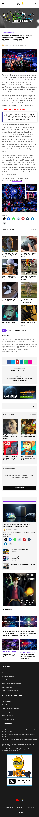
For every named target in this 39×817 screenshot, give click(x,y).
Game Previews (6, 705)
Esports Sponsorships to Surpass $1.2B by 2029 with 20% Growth (28, 633)
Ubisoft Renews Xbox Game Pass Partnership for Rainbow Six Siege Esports (10, 633)
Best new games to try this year (19, 549)
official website (17, 180)
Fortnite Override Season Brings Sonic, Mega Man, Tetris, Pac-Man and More (19, 730)
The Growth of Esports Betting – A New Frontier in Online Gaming (28, 656)
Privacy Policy (21, 807)
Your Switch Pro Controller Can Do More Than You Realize (28, 254)
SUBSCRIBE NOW (19, 487)
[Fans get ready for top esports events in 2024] (10, 644)
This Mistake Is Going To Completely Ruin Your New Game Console (10, 458)
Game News (5, 673)
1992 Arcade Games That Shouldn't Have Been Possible (28, 277)
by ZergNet (33, 414)
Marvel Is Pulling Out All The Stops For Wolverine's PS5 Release (29, 324)
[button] (13, 191)
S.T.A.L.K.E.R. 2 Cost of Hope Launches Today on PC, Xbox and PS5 (18, 745)
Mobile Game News (8, 676)
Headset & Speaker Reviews (10, 708)
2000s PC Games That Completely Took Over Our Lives (10, 277)
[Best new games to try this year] (6, 551)
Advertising (29, 804)
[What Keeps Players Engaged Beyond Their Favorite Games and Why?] (6, 566)
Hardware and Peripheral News (11, 683)
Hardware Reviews (7, 715)
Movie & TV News (7, 687)
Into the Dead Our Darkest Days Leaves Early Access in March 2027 (18, 735)
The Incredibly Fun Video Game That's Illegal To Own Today (10, 254)
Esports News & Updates (8, 32)
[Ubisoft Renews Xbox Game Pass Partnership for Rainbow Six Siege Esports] (10, 621)
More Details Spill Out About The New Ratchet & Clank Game (28, 458)
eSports (24, 330)
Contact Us (31, 807)
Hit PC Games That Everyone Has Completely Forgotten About (28, 301)
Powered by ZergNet (32, 229)
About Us (9, 804)
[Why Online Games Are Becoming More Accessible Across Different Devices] (19, 513)
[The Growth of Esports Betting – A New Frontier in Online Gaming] (28, 644)
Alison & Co (8, 45)
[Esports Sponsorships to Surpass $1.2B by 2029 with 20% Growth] (28, 621)
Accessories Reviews (8, 719)
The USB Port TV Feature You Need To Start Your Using (9, 301)
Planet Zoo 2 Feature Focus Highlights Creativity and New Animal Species (19, 740)
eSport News (6, 680)
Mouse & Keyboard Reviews (10, 712)
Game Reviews (6, 701)
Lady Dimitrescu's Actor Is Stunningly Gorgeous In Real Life (10, 436)
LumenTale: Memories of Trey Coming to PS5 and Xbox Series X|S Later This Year (18, 749)
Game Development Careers (10, 690)
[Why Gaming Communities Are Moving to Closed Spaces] (6, 558)
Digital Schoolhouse (14, 330)
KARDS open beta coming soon (19, 371)
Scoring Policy (18, 804)
